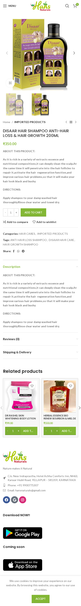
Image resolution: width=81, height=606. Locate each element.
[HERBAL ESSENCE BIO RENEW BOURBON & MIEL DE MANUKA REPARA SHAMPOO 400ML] (60, 396)
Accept (41, 598)
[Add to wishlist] (32, 385)
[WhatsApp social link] (18, 251)
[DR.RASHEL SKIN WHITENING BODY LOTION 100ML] (21, 396)
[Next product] (75, 122)
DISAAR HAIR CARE (61, 240)
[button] (7, 53)
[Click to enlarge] (10, 83)
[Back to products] (71, 122)
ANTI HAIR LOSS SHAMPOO (28, 240)
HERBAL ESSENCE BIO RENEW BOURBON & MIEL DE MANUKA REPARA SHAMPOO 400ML (60, 420)
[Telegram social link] (23, 251)
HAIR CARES (27, 233)
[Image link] (15, 456)
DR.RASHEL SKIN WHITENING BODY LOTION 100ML (20, 418)
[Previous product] (66, 122)
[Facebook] (6, 499)
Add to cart (33, 212)
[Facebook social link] (13, 251)
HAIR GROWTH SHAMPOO (20, 244)
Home (6, 122)
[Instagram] (22, 499)
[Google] (14, 499)
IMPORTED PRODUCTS (29, 122)
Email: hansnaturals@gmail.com (27, 490)
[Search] (67, 6)
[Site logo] (40, 5)
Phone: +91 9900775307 (23, 485)
